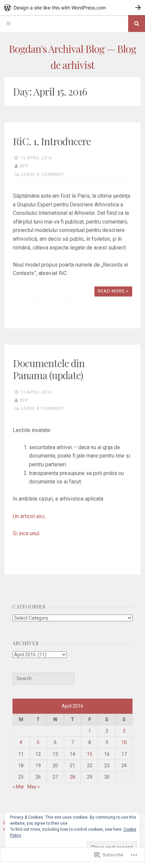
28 (72, 777)
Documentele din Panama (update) (49, 369)
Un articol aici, (29, 516)
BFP (24, 165)
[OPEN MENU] (8, 23)
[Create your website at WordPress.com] (72, 7)
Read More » (113, 290)
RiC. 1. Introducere (52, 141)
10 (124, 742)
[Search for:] (43, 678)
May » (33, 786)
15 (89, 754)
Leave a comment (42, 174)
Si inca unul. (26, 533)
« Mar (18, 786)
